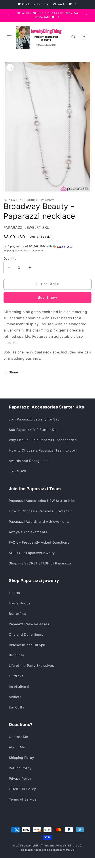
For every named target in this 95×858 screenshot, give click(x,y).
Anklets (15, 697)
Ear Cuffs (16, 707)
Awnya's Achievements (28, 532)
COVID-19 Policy (22, 789)
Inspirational (19, 686)
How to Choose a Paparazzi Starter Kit (40, 511)
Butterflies (17, 614)
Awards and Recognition (29, 461)
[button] (9, 37)
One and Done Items (26, 635)
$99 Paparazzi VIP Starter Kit (33, 430)
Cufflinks (16, 676)
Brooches (17, 655)
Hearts (14, 593)
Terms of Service (23, 799)
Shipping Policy (21, 758)
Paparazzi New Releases (29, 624)
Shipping (9, 250)
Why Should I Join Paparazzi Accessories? (43, 440)
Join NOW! (17, 471)
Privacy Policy (20, 779)
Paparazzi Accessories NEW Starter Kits (42, 501)
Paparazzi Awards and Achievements (39, 522)
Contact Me (18, 737)
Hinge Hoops (19, 603)
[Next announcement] (86, 15)
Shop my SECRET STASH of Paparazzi (40, 563)
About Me (17, 747)
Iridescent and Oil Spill (27, 645)
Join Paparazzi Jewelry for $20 (34, 419)
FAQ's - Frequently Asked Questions (39, 542)
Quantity (10, 258)
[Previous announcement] (8, 15)
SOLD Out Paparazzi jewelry (32, 553)
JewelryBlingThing (36, 845)
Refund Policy (20, 768)
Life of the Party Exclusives (31, 666)
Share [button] (13, 372)
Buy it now (47, 297)
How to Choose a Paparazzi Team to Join (43, 450)
